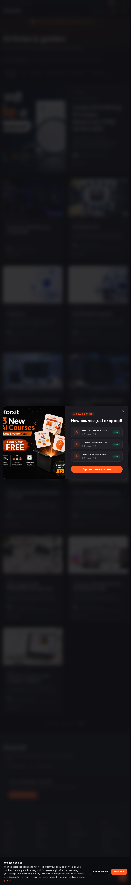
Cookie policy (12, 880)
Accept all (116, 871)
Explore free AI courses (95, 471)
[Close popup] (120, 408)
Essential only (97, 871)
